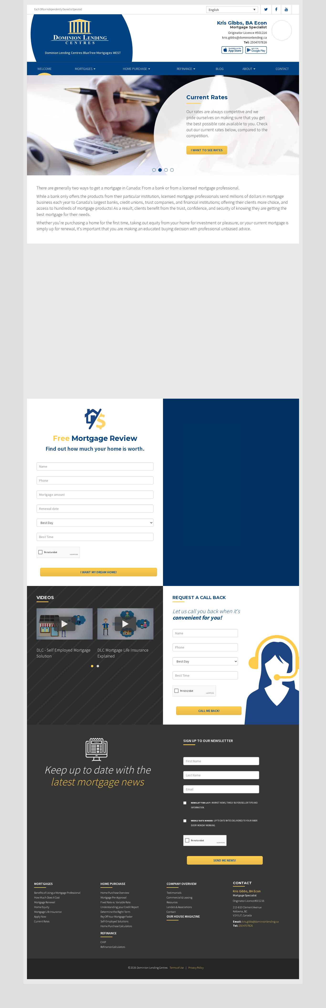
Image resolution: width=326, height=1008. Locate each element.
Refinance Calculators (112, 947)
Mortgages (84, 69)
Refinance (185, 69)
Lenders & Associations (179, 907)
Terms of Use (176, 967)
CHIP (103, 942)
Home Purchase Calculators (116, 926)
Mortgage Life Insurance (48, 912)
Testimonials (174, 892)
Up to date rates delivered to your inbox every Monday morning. (224, 823)
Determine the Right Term (115, 912)
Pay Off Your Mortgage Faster (116, 916)
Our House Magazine (183, 916)
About (247, 69)
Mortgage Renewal (44, 902)
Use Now (198, 138)
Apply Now (40, 916)
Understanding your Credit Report (119, 907)
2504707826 (258, 42)
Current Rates (41, 921)
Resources (172, 902)
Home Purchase (135, 69)
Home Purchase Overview (114, 892)
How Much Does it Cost (47, 897)
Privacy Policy (196, 967)
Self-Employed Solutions (114, 921)
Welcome (44, 69)
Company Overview (181, 884)
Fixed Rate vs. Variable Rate (115, 902)
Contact (282, 69)
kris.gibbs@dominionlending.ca (244, 37)
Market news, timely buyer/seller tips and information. (224, 805)
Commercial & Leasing (179, 897)
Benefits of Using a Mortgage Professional (57, 892)
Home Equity (41, 907)
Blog (220, 69)
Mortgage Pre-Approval (113, 897)
